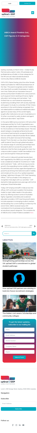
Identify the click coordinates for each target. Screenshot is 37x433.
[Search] (34, 233)
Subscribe (18, 409)
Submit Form (19, 357)
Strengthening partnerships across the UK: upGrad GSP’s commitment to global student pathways (19, 263)
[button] (32, 12)
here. (32, 213)
